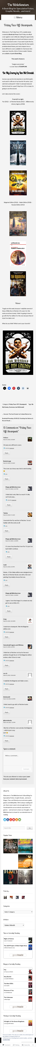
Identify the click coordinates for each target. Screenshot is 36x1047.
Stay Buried (7, 976)
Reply (6, 453)
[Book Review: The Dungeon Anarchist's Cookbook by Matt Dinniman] (25, 862)
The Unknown (8, 997)
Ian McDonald (19, 407)
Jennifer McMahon (9, 978)
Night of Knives (9, 939)
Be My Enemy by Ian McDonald (18, 73)
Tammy (5, 513)
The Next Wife (8, 983)
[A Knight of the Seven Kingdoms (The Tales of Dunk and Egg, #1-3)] (30, 1025)
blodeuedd (6, 697)
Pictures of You (9, 990)
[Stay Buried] (30, 980)
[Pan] (30, 973)
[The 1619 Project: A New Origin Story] (30, 949)
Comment (26, 769)
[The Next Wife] (30, 987)
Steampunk (23, 404)
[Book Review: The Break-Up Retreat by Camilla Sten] (25, 846)
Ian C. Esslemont (8, 940)
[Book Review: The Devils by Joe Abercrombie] (10, 877)
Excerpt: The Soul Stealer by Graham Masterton (17, 414)
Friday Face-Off (14, 404)
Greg (4, 619)
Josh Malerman (8, 992)
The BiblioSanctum (18, 5)
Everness (12, 407)
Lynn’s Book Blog (16, 53)
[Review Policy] (25, 877)
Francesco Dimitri (9, 971)
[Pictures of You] (30, 994)
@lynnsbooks (7, 720)
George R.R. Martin (9, 1023)
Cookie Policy (6, 1039)
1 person (11, 448)
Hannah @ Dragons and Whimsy (13, 645)
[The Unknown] (30, 1001)
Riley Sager (7, 999)
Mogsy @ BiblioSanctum (13, 487)
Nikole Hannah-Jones (10, 947)
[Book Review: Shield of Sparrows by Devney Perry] (10, 846)
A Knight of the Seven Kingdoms (14, 1021)
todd (4, 565)
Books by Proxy (13, 34)
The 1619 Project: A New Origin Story (15, 945)
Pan (5, 969)
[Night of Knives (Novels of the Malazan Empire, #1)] (30, 943)
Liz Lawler (7, 985)
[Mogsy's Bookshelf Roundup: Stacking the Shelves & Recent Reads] (10, 862)
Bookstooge (7, 461)
